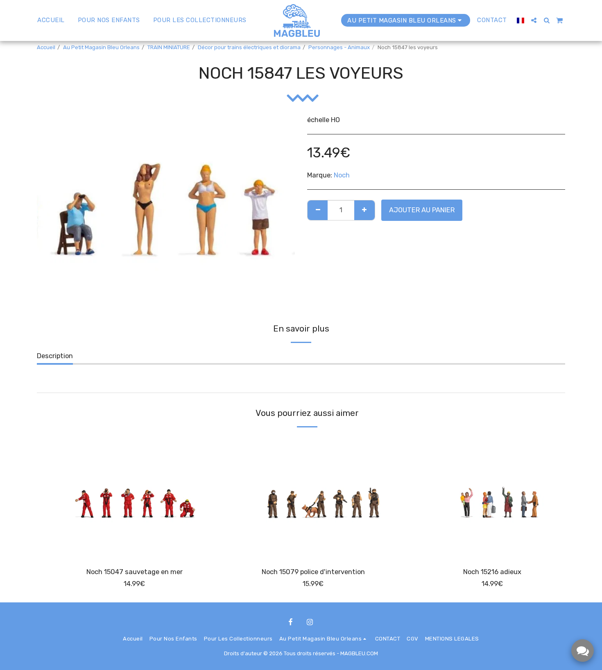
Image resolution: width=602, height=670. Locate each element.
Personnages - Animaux (339, 47)
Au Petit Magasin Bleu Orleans (101, 47)
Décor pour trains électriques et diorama (249, 47)
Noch (342, 175)
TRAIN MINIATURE (168, 47)
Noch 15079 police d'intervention (313, 572)
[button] (534, 20)
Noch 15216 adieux (492, 572)
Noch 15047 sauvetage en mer (134, 572)
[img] (134, 496)
